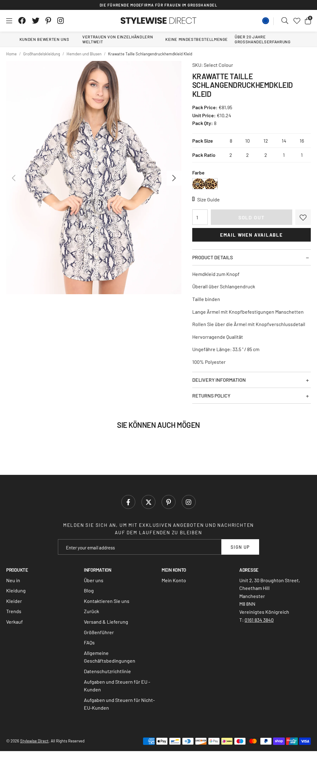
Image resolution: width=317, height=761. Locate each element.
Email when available (251, 235)
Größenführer (99, 632)
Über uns (93, 580)
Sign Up (240, 547)
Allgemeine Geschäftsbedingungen (109, 657)
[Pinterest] (48, 20)
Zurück (91, 611)
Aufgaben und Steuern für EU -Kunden (117, 686)
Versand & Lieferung (106, 622)
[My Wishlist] (296, 20)
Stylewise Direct (159, 21)
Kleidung (16, 590)
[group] (93, 177)
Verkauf (14, 622)
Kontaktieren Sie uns (106, 601)
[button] (308, 20)
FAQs (89, 642)
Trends (13, 611)
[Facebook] (22, 20)
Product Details (212, 257)
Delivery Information (219, 380)
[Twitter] (35, 20)
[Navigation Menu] (9, 20)
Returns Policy (211, 395)
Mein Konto (174, 580)
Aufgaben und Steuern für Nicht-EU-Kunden (119, 704)
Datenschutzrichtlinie (107, 671)
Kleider (14, 601)
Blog (89, 590)
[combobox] (285, 21)
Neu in (13, 580)
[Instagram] (61, 20)
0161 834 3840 (259, 620)
